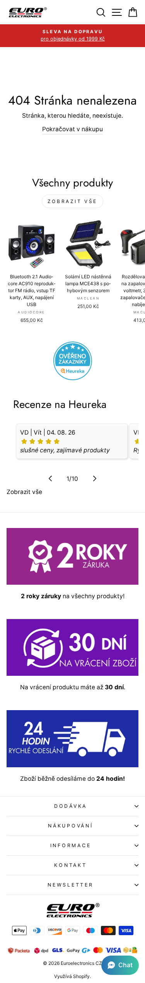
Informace (70, 845)
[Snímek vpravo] (94, 478)
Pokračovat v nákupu (72, 129)
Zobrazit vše (72, 201)
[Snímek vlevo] (50, 478)
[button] (120, 965)
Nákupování (70, 826)
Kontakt (70, 865)
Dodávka (70, 806)
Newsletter (71, 885)
